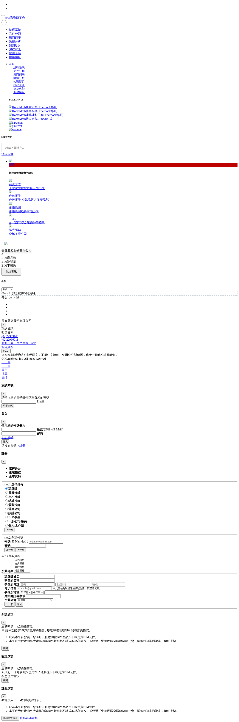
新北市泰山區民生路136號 (18, 343)
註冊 (22, 445)
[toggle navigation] (2, 15)
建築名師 (15, 53)
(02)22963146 (9, 336)
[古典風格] (22, 563)
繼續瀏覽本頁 (10, 718)
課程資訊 (15, 49)
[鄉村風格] (22, 567)
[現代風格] (22, 560)
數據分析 (15, 41)
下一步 (9, 529)
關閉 (5, 648)
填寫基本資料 (29, 718)
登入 (5, 441)
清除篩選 (7, 154)
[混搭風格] (22, 570)
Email (40, 401)
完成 (19, 604)
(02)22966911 (9, 339)
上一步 (9, 549)
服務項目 (15, 57)
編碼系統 (15, 29)
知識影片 (15, 45)
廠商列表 (15, 37)
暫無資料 (7, 347)
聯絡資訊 (11, 271)
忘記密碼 (7, 437)
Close (6, 351)
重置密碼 (8, 405)
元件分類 (15, 33)
